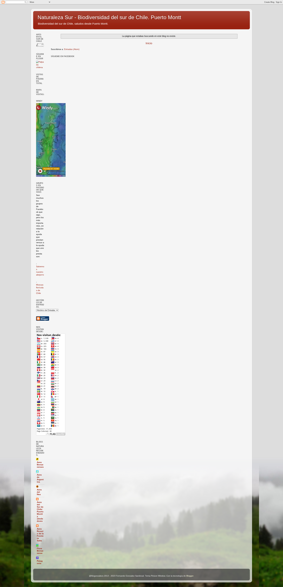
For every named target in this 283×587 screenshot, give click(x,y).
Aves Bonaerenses (40, 464)
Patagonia (40, 562)
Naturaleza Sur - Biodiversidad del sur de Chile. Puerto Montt (109, 17)
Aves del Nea (39, 492)
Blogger (189, 576)
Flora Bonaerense (40, 550)
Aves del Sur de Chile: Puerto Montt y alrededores (40, 511)
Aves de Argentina (40, 478)
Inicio (149, 43)
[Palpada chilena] (40, 67)
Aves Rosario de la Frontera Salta (40, 535)
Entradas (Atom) (71, 49)
